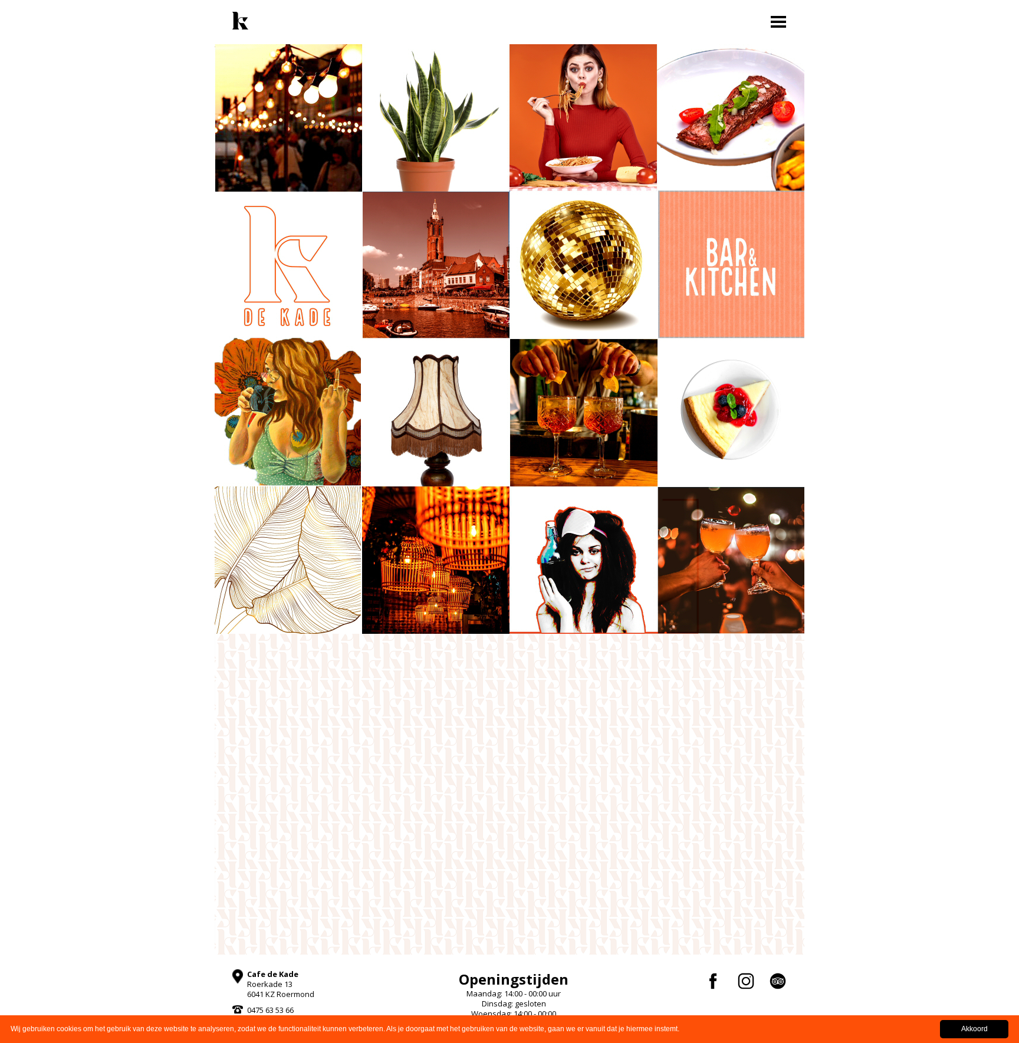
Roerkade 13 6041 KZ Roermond (280, 984)
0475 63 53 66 (270, 1010)
